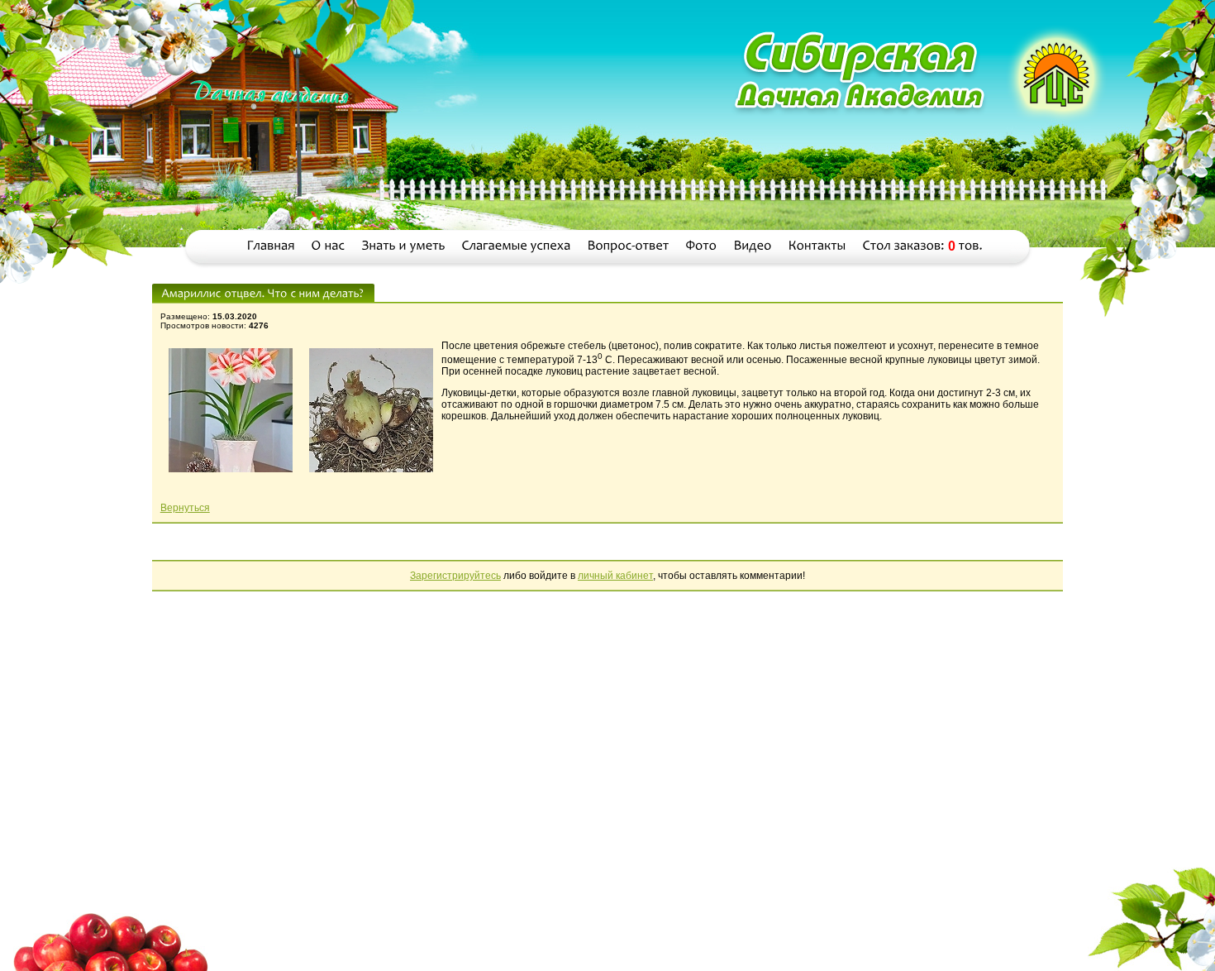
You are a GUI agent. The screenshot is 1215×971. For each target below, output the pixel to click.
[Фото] (701, 246)
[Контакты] (817, 246)
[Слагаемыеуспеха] (516, 246)
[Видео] (753, 246)
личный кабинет (615, 575)
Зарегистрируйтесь (455, 575)
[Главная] (271, 246)
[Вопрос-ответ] (628, 246)
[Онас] (328, 246)
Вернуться (185, 508)
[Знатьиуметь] (404, 246)
